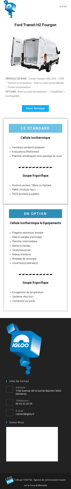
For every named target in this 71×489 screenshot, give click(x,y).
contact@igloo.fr (25, 414)
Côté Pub (27, 479)
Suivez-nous (16, 422)
